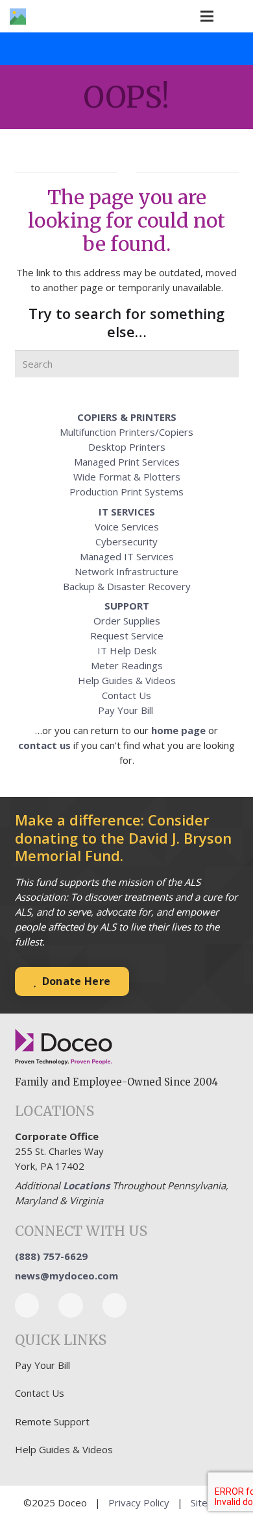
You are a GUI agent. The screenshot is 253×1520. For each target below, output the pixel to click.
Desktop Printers (126, 446)
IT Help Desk (126, 650)
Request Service (126, 635)
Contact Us (126, 695)
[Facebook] (27, 1305)
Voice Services (127, 526)
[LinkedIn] (70, 1305)
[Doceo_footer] (63, 1047)
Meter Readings (127, 665)
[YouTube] (114, 1305)
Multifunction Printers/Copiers (126, 431)
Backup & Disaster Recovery (127, 586)
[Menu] (207, 16)
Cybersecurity (126, 541)
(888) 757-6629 (51, 1256)
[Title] (18, 16)
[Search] (225, 363)
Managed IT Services (127, 556)
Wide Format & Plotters (126, 476)
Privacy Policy (138, 1502)
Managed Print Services (127, 461)
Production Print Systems (126, 491)
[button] (235, 16)
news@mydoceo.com (66, 1275)
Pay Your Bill (127, 710)
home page (178, 730)
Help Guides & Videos (127, 680)
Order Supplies (126, 620)
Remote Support (52, 1421)
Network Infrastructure (126, 571)
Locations (86, 1185)
